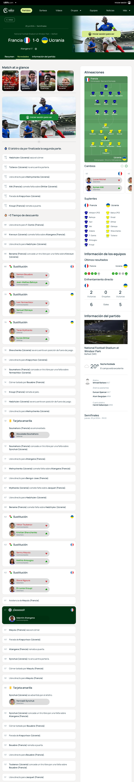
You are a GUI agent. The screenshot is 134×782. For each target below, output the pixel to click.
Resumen (9, 57)
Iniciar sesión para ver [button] (103, 33)
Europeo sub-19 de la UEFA (8, 10)
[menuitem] (27, 10)
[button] (76, 10)
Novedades (23, 57)
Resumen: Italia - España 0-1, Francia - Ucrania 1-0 (10, 85)
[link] (26, 10)
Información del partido (43, 57)
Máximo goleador (26, 87)
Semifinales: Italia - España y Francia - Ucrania (65, 85)
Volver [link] (11, 20)
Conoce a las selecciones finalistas (46, 86)
